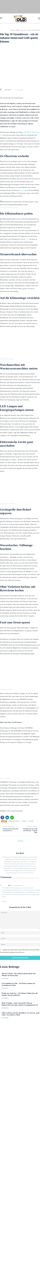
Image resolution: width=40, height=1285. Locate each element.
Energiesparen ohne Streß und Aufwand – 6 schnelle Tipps (30, 830)
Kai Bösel (8, 90)
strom (31, 821)
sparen (24, 821)
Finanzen (23, 30)
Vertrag (21, 190)
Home (12, 30)
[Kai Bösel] (2, 89)
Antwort (4, 901)
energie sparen (14, 821)
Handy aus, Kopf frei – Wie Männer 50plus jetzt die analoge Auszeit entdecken (20, 994)
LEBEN (17, 30)
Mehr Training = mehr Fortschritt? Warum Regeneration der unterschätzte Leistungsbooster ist (20, 1004)
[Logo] (20, 18)
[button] (2, 817)
